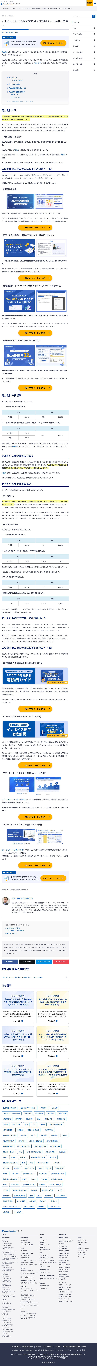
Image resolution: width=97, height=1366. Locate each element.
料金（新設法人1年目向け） (47, 1258)
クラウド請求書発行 (10, 1262)
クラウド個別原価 (6, 1284)
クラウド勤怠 (8, 1306)
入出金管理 (21, 1201)
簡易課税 (44, 1135)
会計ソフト (48, 1119)
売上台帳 (16, 1174)
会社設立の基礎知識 (64, 1260)
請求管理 (6, 1195)
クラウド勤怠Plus (9, 1310)
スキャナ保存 (60, 1195)
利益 (4, 1157)
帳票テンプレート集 (64, 1289)
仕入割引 (38, 63)
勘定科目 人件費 (43, 1163)
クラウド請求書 (10, 1259)
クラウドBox (8, 1292)
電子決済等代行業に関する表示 (44, 1350)
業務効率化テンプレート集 (65, 1301)
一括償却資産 (48, 1130)
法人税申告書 (7, 1130)
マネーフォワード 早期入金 (27, 1294)
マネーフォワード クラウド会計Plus (14, 799)
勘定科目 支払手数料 (10, 1179)
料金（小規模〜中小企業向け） (48, 1260)
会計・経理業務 (77, 52)
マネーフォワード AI (28, 1318)
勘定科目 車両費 (8, 1152)
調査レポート (81, 1245)
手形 (26, 1124)
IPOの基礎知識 (62, 1262)
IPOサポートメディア (45, 1272)
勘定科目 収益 (55, 1146)
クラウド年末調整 (6, 1317)
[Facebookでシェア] (10, 962)
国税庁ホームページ (11, 933)
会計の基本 (15, 1185)
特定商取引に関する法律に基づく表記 (74, 1347)
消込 (39, 1195)
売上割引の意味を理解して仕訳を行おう (21, 101)
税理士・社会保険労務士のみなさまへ (48, 1279)
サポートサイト (44, 1240)
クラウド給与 (5, 1314)
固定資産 (23, 1157)
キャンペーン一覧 (82, 1242)
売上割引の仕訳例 (14, 84)
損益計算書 (39, 1113)
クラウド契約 (24, 1250)
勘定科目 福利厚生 (56, 1124)
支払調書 (29, 1119)
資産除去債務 (50, 1152)
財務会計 (54, 1201)
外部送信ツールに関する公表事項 (22, 1350)
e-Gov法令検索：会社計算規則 (14, 931)
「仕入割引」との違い (17, 80)
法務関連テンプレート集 (65, 1294)
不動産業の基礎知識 (64, 1276)
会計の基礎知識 (36, 8)
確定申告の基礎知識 (64, 1251)
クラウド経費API (44, 1288)
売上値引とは (14, 94)
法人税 (60, 1190)
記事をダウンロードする (51, 43)
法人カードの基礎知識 (64, 1265)
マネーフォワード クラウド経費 (12, 850)
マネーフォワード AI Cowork (29, 1314)
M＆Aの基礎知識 (63, 1274)
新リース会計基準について (27, 1277)
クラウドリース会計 (8, 1248)
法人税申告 (76, 40)
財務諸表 (20, 1130)
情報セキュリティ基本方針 (44, 1347)
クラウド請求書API (44, 1286)
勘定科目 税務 (8, 1146)
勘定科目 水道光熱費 (34, 1152)
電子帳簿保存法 (8, 1141)
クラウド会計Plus (7, 1244)
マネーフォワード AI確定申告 (9, 1255)
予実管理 (28, 1113)
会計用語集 (62, 1244)
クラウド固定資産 (6, 1281)
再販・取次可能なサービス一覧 (29, 1283)
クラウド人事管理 (6, 1303)
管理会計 (44, 1108)
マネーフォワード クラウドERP (29, 1265)
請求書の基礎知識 (63, 1255)
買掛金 (63, 155)
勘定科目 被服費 (56, 1179)
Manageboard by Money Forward (29, 1302)
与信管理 (32, 1201)
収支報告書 (43, 1174)
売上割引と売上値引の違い (17, 92)
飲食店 (5, 1174)
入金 (31, 1195)
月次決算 (53, 1157)
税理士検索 (42, 1247)
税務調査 (54, 1135)
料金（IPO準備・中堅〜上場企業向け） (48, 1263)
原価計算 (23, 1135)
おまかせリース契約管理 (27, 1245)
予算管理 (56, 1163)
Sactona (29, 1306)
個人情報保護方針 (27, 1347)
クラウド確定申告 (10, 1251)
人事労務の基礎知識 (64, 1253)
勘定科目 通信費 (47, 1190)
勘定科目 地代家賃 (9, 1135)
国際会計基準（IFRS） (28, 1108)
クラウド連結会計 (6, 1288)
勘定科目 (15, 446)
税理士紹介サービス (45, 1245)
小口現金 (6, 1168)
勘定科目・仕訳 (77, 64)
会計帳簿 (54, 1108)
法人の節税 (16, 1124)
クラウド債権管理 (8, 1270)
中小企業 (44, 1179)
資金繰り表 (7, 1119)
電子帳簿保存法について (27, 1270)
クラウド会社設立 (25, 1255)
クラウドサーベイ (7, 1332)
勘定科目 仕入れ (28, 1185)
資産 (31, 1163)
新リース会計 (28, 1206)
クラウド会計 (5, 1240)
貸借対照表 (61, 1119)
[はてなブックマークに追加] (44, 962)
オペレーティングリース (11, 1206)
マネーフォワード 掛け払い (8, 1295)
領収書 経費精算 (55, 1185)
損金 (34, 1124)
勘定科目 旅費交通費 (20, 1190)
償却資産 (6, 1212)
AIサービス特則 (80, 1350)
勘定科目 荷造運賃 (57, 1174)
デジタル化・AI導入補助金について (29, 1273)
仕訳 (4, 1185)
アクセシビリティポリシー (65, 1350)
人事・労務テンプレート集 (65, 1292)
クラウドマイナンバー (7, 1325)
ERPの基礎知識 (63, 1246)
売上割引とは (13, 77)
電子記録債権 (7, 1201)
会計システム (29, 1168)
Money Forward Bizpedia (66, 1240)
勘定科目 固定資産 (35, 1141)
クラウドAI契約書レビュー (27, 1253)
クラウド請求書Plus (7, 1266)
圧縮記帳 (62, 1152)
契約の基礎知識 (63, 1258)
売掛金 (16, 150)
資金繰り (17, 1168)
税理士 (33, 1135)
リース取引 (18, 1212)
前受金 (13, 1157)
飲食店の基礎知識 (63, 1269)
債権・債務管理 (77, 34)
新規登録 (89, 3)
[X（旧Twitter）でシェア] (27, 962)
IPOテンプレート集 (64, 1299)
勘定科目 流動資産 (23, 1146)
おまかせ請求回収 (25, 1242)
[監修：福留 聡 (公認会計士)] (6, 905)
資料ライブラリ (82, 1240)
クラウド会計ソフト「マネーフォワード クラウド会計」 (16, 8)
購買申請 (41, 1206)
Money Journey (82, 1254)
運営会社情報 (15, 1347)
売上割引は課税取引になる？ (17, 88)
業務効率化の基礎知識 (64, 1267)
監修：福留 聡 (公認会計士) (10, 32)
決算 (40, 1168)
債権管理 (48, 1195)
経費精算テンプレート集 (65, 1287)
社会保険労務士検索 (45, 1249)
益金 (23, 1163)
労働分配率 (59, 1168)
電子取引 (34, 1190)
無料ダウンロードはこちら (35, 227)
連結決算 (19, 1119)
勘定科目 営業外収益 (38, 1157)
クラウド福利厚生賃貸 (7, 1328)
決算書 (42, 1124)
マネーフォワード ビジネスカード (29, 1260)
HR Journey (81, 1257)
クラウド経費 (5, 1273)
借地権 (33, 1179)
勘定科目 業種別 (40, 1146)
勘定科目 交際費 (52, 1141)
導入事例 (42, 1242)
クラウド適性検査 (6, 1336)
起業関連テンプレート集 (65, 1296)
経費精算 (42, 1185)
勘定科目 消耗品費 (9, 1108)
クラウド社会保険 (6, 1321)
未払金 (48, 1168)
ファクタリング (54, 1206)
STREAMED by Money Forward (28, 1298)
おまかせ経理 (24, 1240)
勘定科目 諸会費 (19, 1195)
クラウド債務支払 (6, 1277)
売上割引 (5, 52)
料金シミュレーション (45, 1266)
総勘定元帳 (62, 1113)
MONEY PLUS (82, 1251)
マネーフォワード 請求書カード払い (29, 1290)
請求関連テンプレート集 (65, 1285)
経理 (38, 1119)
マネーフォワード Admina (27, 1262)
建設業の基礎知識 (63, 1272)
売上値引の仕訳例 (15, 97)
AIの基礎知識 (62, 1279)
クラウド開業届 (25, 1258)
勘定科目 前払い (28, 1174)
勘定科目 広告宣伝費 (10, 1163)
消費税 (4, 473)
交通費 (5, 1190)
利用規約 (57, 1347)
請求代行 (43, 1201)
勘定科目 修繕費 (33, 1130)
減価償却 (51, 1113)
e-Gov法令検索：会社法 (12, 928)
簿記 (20, 1152)
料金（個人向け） (44, 1255)
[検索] (93, 16)
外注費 (5, 1124)
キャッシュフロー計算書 (11, 1113)
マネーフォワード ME (83, 1247)
